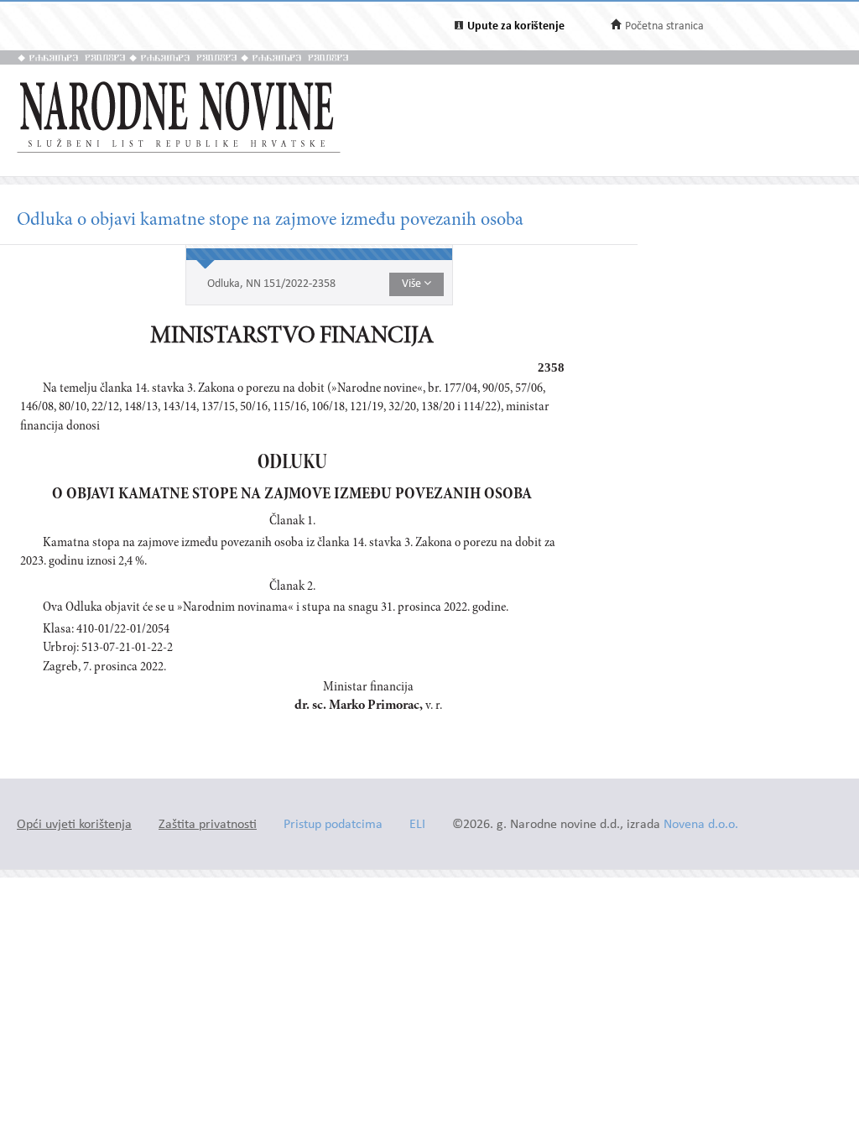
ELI (417, 825)
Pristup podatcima (333, 825)
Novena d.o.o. (701, 825)
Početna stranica (664, 26)
